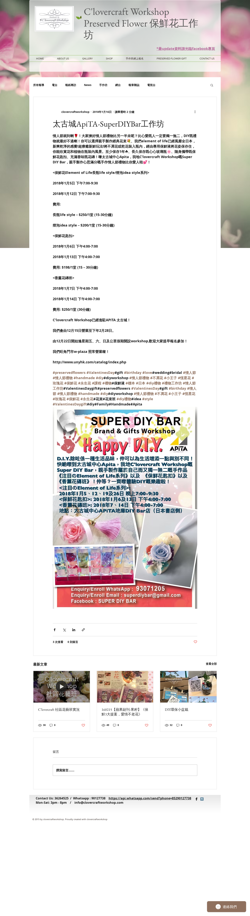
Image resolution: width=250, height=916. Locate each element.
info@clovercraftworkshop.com (98, 802)
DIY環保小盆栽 (176, 709)
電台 (54, 85)
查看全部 (211, 664)
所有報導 (38, 85)
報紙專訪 (70, 85)
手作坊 (103, 85)
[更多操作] (195, 111)
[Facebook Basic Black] (196, 799)
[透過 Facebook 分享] (54, 630)
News (87, 85)
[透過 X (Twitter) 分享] (64, 630)
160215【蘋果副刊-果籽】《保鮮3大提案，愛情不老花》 (125, 711)
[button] (212, 85)
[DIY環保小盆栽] (188, 687)
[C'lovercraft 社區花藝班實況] (61, 687)
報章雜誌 (134, 85)
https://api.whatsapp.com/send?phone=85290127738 (150, 798)
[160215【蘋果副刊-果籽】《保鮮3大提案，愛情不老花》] (125, 687)
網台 (118, 85)
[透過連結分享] (83, 630)
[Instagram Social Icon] (202, 799)
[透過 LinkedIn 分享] (74, 630)
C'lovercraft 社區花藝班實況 (59, 709)
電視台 (151, 85)
